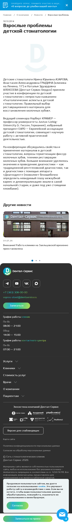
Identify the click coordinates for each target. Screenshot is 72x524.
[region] (36, 16)
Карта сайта (9, 439)
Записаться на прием (28, 519)
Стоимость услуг (14, 375)
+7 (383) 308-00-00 (15, 292)
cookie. (42, 486)
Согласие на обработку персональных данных (27, 451)
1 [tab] (32, 260)
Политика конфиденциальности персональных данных (31, 446)
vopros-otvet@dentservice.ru (20, 297)
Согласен (17, 505)
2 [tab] (36, 260)
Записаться (16, 305)
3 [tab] (39, 260)
